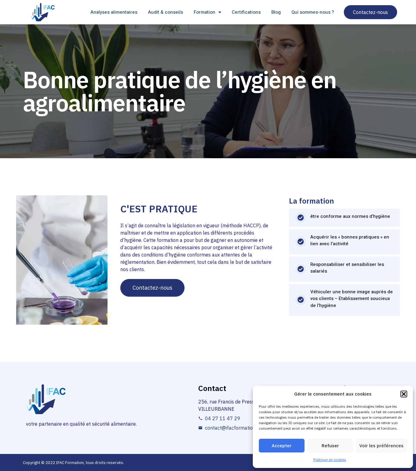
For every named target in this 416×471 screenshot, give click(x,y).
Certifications (246, 12)
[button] (404, 394)
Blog (276, 12)
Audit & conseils (165, 12)
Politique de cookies (329, 459)
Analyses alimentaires (113, 12)
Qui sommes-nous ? (312, 12)
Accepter (281, 445)
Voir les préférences (381, 445)
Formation (204, 12)
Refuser (330, 445)
